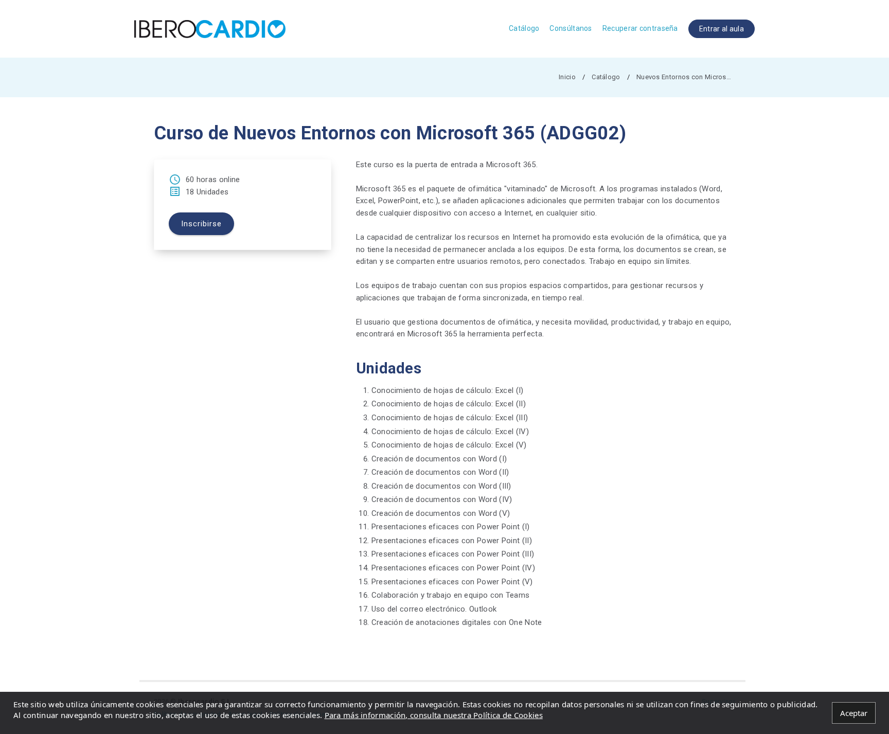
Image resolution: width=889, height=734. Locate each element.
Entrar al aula (721, 29)
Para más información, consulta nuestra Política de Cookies (434, 715)
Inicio (567, 77)
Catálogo (524, 28)
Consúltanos (570, 28)
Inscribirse (201, 223)
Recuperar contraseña (640, 28)
